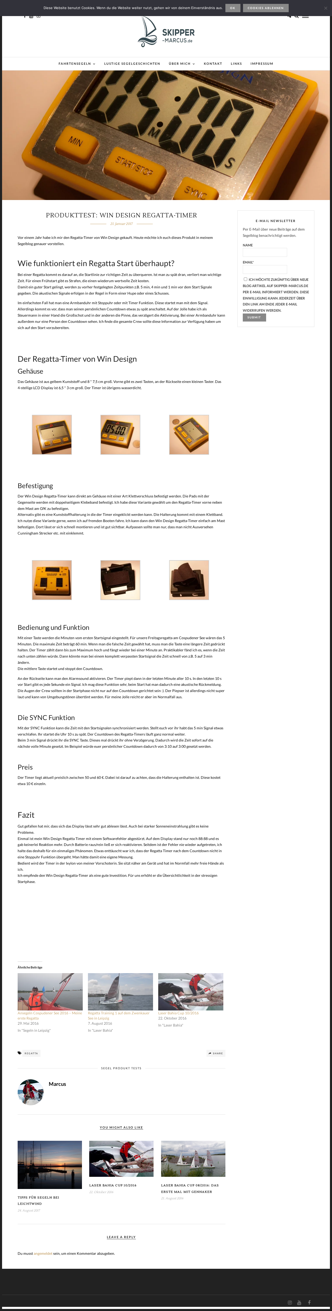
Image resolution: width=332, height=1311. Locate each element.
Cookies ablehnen (266, 8)
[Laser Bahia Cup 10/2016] (190, 991)
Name (248, 245)
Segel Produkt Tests (121, 1068)
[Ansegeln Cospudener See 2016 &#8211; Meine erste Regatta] (50, 991)
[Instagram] (290, 1302)
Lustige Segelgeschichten (132, 64)
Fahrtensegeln (75, 64)
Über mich (180, 64)
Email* (248, 262)
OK (233, 8)
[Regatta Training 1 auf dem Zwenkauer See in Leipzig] (120, 991)
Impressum (262, 64)
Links (236, 64)
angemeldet (43, 1253)
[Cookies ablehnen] (325, 8)
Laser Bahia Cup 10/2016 (178, 1013)
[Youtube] (299, 1302)
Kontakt (213, 64)
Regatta (31, 1053)
